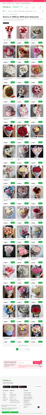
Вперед (28, 349)
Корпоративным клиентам (15, 402)
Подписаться (37, 362)
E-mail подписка (27, 402)
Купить (13, 42)
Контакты (5, 400)
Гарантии (4, 394)
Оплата (4, 3)
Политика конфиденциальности (38, 413)
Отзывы (18, 3)
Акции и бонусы (13, 394)
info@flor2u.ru (39, 386)
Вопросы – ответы (13, 398)
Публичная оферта (27, 394)
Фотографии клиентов (14, 400)
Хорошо (10, 412)
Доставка (9, 3)
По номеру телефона (28, 404)
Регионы (25, 407)
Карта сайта (26, 405)
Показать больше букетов (23, 345)
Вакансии (5, 397)
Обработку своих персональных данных (25, 366)
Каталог (11, 392)
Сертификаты (5, 398)
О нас (13, 3)
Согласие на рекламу (28, 395)
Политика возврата (27, 392)
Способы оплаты (13, 395)
